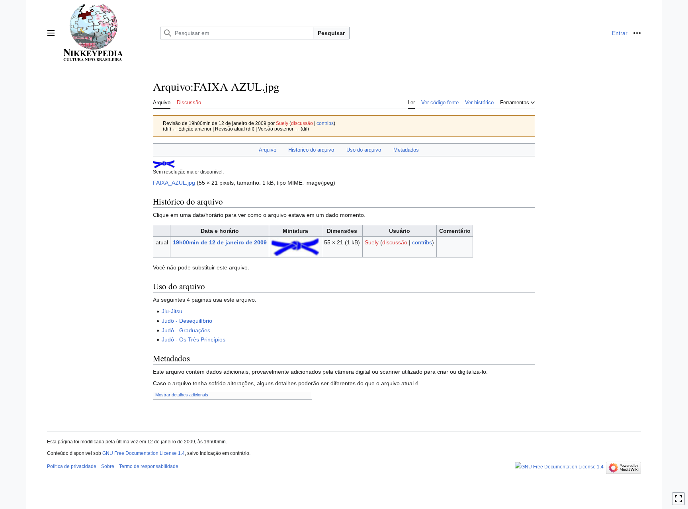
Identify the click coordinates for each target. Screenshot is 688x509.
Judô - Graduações (186, 330)
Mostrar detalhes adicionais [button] (181, 394)
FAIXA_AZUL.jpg (174, 182)
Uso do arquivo (363, 150)
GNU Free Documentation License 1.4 (143, 453)
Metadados (406, 150)
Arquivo (267, 150)
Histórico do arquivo (311, 150)
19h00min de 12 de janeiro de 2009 (220, 242)
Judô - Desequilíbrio (187, 321)
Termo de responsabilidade (148, 466)
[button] (51, 33)
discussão (302, 123)
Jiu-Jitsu (172, 311)
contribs (325, 123)
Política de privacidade (71, 466)
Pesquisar (331, 33)
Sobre (107, 466)
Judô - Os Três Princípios (193, 339)
